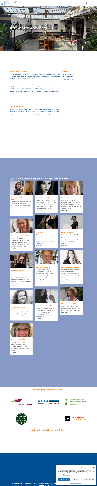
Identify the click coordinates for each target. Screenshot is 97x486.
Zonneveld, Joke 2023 (18, 340)
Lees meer (14, 214)
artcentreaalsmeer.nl (68, 79)
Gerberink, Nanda (67, 198)
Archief (65, 3)
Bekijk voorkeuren (89, 479)
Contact (72, 3)
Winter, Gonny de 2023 (68, 304)
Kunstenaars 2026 (43, 3)
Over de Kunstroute (55, 3)
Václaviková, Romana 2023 (44, 306)
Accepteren (64, 479)
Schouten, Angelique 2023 (70, 267)
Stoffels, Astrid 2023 (18, 307)
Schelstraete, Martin (43, 267)
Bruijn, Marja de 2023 (43, 198)
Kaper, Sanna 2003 (67, 232)
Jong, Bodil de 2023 (42, 232)
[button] (94, 467)
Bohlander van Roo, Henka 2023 (19, 198)
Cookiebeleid (73, 483)
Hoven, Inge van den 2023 (19, 236)
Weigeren (76, 479)
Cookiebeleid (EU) (82, 3)
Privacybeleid (78, 483)
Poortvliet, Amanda (17, 270)
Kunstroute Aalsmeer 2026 (29, 3)
